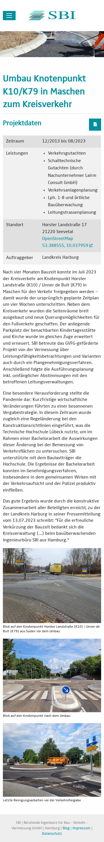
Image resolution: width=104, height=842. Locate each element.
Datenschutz (52, 834)
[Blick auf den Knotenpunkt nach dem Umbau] (52, 675)
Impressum (81, 828)
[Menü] (9, 15)
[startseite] (52, 15)
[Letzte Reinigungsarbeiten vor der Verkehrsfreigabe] (52, 759)
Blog (66, 828)
